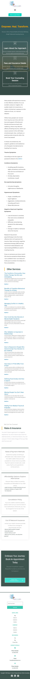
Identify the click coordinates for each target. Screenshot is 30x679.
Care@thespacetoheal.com (15, 660)
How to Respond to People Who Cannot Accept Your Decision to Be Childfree (14, 348)
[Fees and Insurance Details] (15, 58)
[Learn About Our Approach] (15, 43)
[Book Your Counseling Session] (15, 73)
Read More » (6, 284)
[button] (15, 10)
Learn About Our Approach (15, 48)
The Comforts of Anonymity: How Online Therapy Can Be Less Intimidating (14, 275)
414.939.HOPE (15, 652)
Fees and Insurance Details (15, 63)
